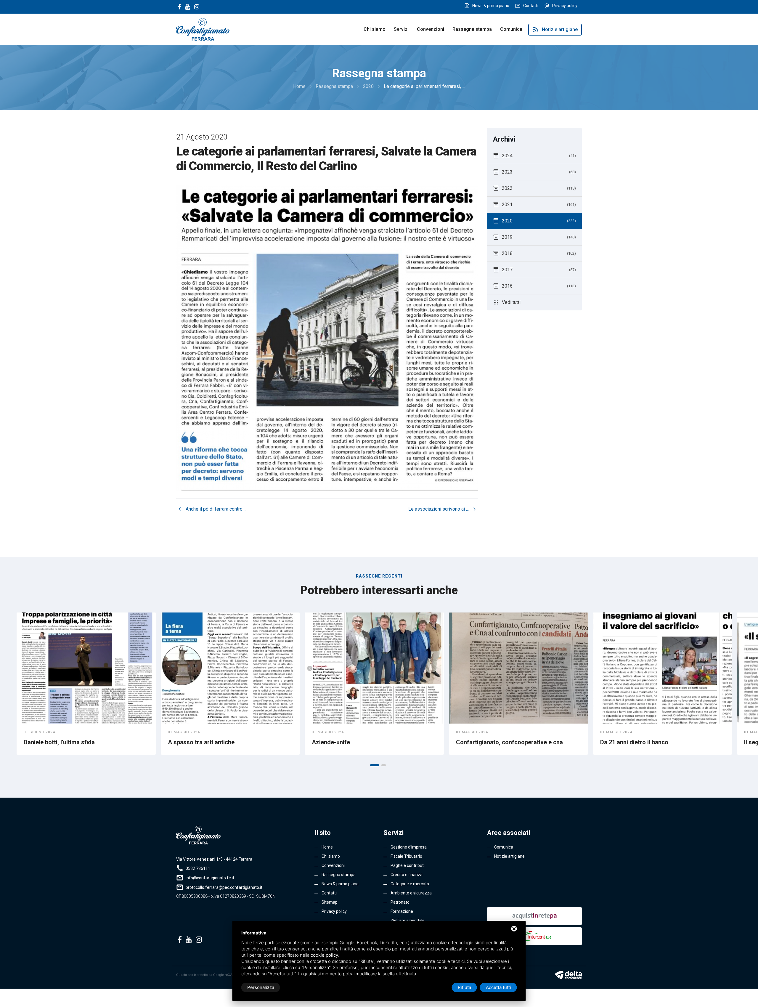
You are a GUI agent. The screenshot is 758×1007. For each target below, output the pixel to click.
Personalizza (260, 987)
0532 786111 (198, 868)
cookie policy (324, 955)
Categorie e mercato (410, 883)
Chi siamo (375, 29)
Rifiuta (464, 987)
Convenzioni (430, 29)
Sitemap (330, 902)
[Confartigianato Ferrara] (202, 29)
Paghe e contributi (408, 865)
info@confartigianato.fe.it (210, 877)
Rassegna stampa (472, 29)
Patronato (400, 902)
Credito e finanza (407, 874)
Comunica (511, 29)
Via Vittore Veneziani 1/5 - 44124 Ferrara (214, 859)
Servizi (401, 29)
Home (327, 847)
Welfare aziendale (408, 920)
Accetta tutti (498, 987)
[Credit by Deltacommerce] (568, 975)
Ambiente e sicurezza (411, 893)
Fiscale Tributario (406, 856)
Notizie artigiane (555, 29)
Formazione (402, 911)
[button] (374, 765)
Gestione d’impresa (409, 847)
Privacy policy (564, 5)
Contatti (530, 5)
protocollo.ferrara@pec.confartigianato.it (224, 887)
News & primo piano (490, 5)
